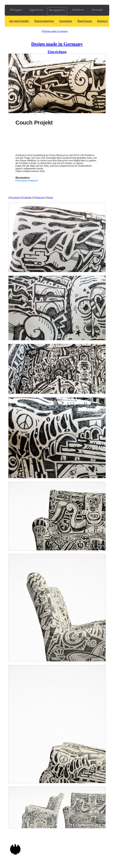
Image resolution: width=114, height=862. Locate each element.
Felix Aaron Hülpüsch (26, 180)
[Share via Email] (49, 197)
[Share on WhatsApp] (38, 197)
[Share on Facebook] (14, 197)
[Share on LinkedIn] (25, 197)
